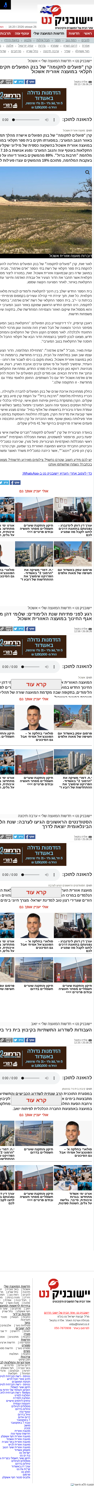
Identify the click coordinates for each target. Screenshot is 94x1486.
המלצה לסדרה (21, 1398)
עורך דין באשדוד (20, 1466)
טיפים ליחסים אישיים (17, 1400)
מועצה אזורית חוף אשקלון (15, 1436)
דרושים (15, 1331)
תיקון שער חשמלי (20, 1387)
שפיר (67, 51)
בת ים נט (25, 1455)
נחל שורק (32, 51)
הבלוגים (14, 1370)
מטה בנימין (13, 1297)
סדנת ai (9, 1365)
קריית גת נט (23, 1469)
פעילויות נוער (23, 1325)
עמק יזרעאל (25, 45)
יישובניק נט (83, 61)
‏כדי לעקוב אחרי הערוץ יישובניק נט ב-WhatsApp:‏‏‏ (57, 473)
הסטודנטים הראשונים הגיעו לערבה (66, 885)
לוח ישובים (23, 1328)
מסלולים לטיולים (20, 1406)
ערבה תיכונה (51, 51)
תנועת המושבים (20, 1381)
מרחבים (16, 51)
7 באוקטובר (23, 1420)
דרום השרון (70, 45)
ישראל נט (24, 1452)
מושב (27, 1425)
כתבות (26, 1317)
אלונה (9, 45)
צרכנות (25, 1356)
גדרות (42, 45)
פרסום (26, 1474)
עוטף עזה (22, 33)
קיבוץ (27, 1428)
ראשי (88, 33)
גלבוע (27, 40)
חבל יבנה (20, 1300)
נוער (27, 1322)
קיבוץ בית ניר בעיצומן (73, 1088)
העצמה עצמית (21, 1403)
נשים (27, 1351)
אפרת (85, 45)
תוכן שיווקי (24, 1359)
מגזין (27, 1334)
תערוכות (25, 1319)
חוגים (27, 1331)
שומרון (54, 45)
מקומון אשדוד (22, 1450)
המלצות (13, 1354)
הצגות (14, 1317)
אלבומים (6, 1325)
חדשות (74, 33)
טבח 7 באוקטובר (20, 1422)
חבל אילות (43, 40)
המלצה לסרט (22, 1395)
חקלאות (12, 1373)
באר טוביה (12, 1289)
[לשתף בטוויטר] (18, 83)
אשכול (32, 61)
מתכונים (13, 1336)
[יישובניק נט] (63, 1302)
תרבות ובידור (21, 1314)
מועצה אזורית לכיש (19, 1444)
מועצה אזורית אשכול (74, 130)
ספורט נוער (23, 1348)
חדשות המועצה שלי (48, 33)
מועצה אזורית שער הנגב (16, 1447)
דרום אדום (24, 1365)
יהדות (27, 1370)
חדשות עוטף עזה (20, 1433)
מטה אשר (13, 1302)
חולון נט (25, 1471)
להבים (85, 40)
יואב (34, 1024)
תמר (57, 40)
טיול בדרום (23, 1414)
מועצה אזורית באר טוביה (15, 1441)
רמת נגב (70, 40)
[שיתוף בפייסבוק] (29, 83)
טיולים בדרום (22, 1409)
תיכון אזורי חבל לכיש (18, 1379)
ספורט (26, 1345)
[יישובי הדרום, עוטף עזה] (65, 29)
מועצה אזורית (22, 1430)
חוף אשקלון (82, 51)
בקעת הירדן (11, 40)
